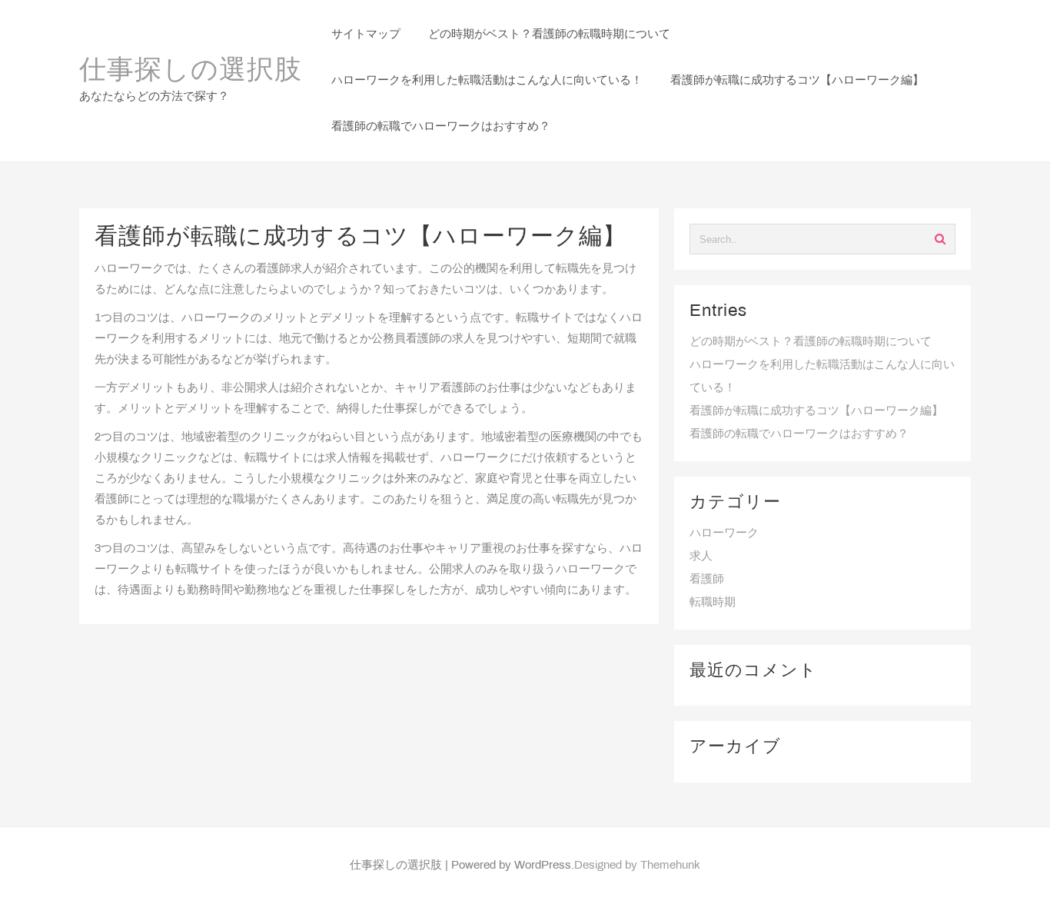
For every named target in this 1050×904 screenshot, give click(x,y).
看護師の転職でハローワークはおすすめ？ (799, 434)
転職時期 (712, 602)
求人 (701, 556)
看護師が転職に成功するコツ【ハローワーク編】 (816, 411)
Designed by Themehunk (637, 865)
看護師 (706, 579)
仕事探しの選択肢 (190, 71)
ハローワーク (724, 533)
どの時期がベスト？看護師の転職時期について (810, 342)
